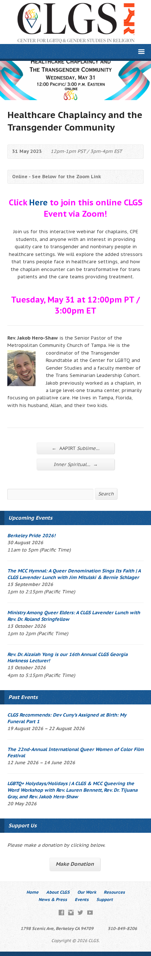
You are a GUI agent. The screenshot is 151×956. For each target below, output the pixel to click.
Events (82, 899)
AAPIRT (75, 448)
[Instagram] (71, 912)
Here (38, 202)
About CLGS (58, 892)
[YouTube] (90, 912)
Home (32, 892)
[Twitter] (80, 912)
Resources (114, 892)
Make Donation (75, 864)
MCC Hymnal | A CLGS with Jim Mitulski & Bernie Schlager (73, 574)
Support (104, 899)
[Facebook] (61, 912)
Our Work (86, 892)
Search (106, 494)
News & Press (52, 899)
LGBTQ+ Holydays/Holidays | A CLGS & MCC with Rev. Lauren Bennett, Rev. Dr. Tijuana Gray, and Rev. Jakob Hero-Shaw (72, 790)
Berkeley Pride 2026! (31, 535)
